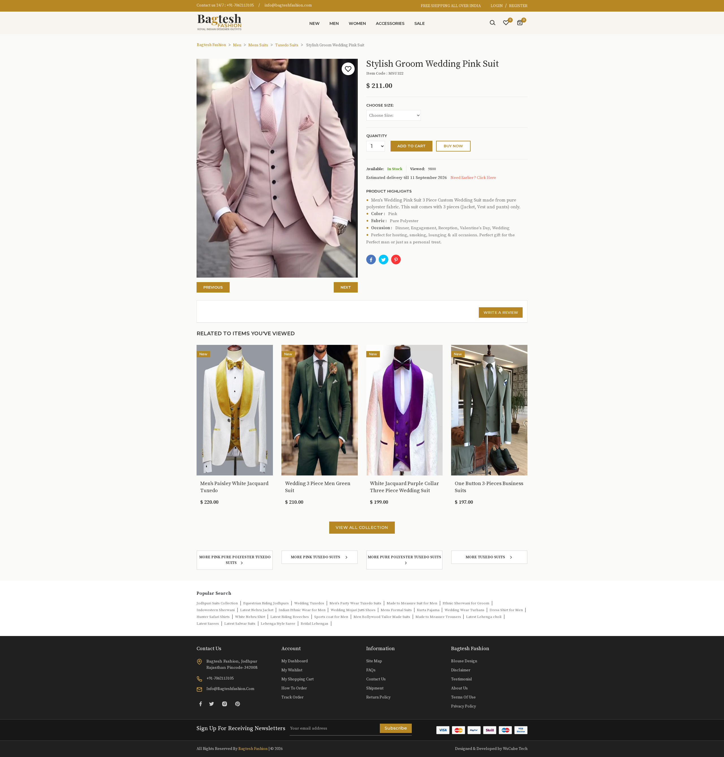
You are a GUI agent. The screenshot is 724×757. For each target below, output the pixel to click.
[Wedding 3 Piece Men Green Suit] (319, 410)
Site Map (374, 661)
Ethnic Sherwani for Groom (466, 603)
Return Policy (378, 697)
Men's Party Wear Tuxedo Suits (355, 603)
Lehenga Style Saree (278, 623)
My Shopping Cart (297, 679)
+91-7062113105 (240, 5)
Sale (419, 23)
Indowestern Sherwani (216, 610)
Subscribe (396, 728)
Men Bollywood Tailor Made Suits (382, 617)
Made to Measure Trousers (438, 617)
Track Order (292, 697)
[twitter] (383, 259)
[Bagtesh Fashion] (222, 22)
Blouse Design (464, 661)
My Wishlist (291, 670)
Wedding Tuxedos (309, 603)
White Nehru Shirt (250, 617)
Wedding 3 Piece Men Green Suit (317, 487)
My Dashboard (294, 661)
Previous (213, 287)
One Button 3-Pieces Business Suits (489, 487)
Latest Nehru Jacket (257, 610)
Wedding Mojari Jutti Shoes (353, 610)
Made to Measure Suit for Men (412, 603)
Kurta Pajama (428, 610)
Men (334, 23)
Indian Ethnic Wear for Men (302, 610)
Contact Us (376, 679)
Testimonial (461, 679)
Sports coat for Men (331, 617)
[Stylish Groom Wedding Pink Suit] (396, 259)
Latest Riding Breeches (289, 617)
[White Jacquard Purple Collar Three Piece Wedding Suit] (404, 410)
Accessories (390, 23)
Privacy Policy (463, 706)
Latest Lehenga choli (483, 617)
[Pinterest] (238, 704)
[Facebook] (371, 259)
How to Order (294, 688)
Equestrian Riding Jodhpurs (266, 603)
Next (346, 287)
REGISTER (518, 5)
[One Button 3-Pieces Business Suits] (489, 410)
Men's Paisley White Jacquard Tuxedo (234, 487)
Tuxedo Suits (286, 45)
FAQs (371, 670)
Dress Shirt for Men (507, 610)
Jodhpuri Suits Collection (217, 603)
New (314, 23)
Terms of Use (463, 697)
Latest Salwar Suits (239, 623)
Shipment (374, 688)
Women (357, 23)
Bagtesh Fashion (211, 44)
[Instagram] (225, 704)
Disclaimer (460, 670)
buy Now (453, 146)
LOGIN (497, 5)
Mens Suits (258, 45)
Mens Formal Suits (397, 610)
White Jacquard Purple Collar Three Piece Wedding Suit (404, 487)
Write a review (501, 312)
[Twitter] (212, 704)
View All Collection (362, 527)
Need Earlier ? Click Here (473, 177)
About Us (459, 688)
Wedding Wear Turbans (465, 610)
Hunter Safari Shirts (213, 617)
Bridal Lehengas (314, 623)
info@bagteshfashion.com (288, 5)
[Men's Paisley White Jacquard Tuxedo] (235, 410)
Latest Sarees (208, 623)
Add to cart (411, 146)
